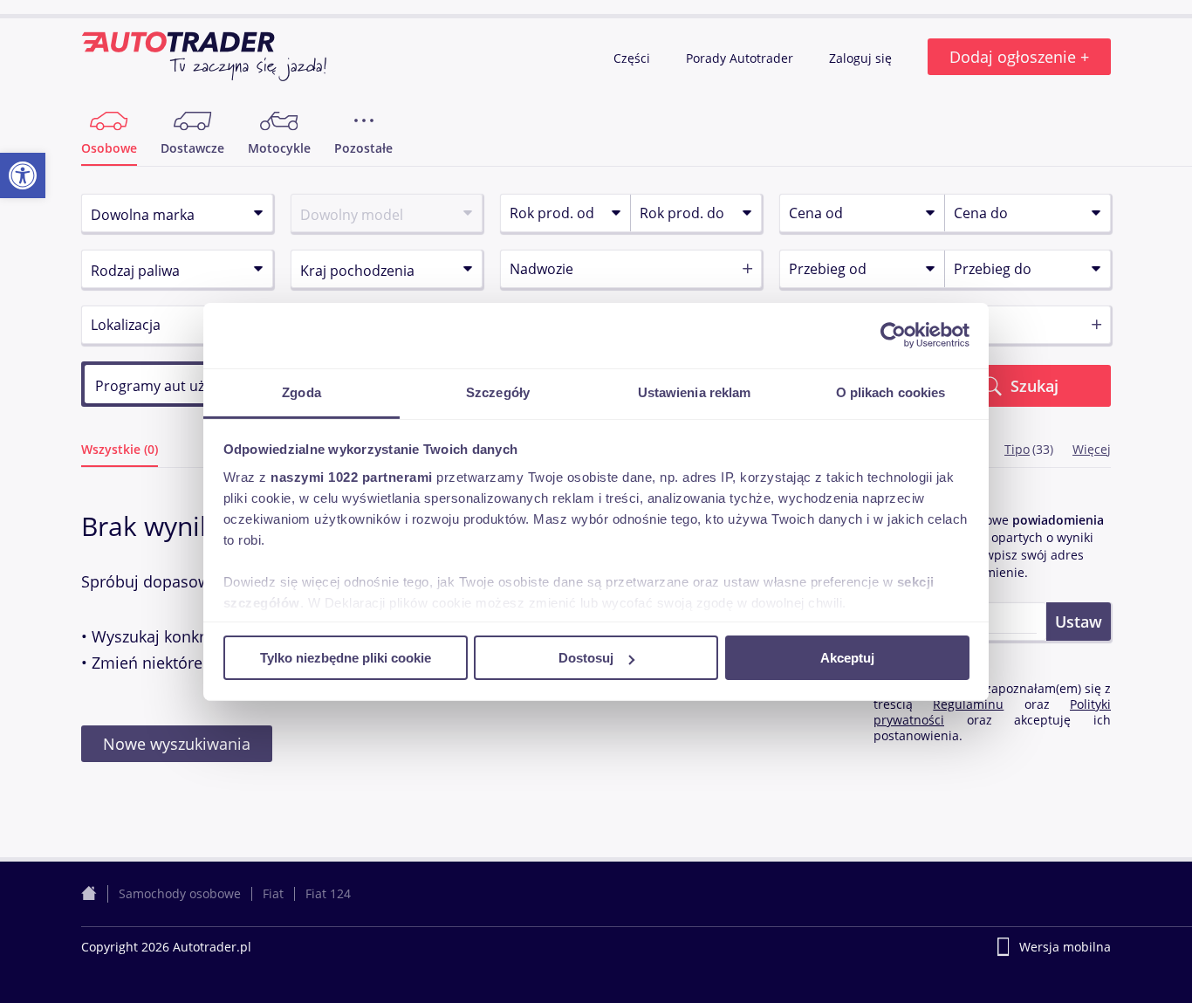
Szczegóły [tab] (498, 391)
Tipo (1017, 449)
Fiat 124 (328, 893)
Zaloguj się (862, 58)
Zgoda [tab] (301, 391)
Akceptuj (847, 657)
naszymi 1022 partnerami (352, 476)
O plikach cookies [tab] (891, 391)
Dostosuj (585, 657)
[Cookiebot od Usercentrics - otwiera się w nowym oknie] (893, 335)
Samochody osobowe (180, 893)
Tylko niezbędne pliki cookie (345, 657)
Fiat (273, 893)
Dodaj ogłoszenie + (1019, 56)
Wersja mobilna (1065, 947)
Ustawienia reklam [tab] (694, 391)
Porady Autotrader (741, 58)
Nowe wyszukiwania (176, 743)
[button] (22, 175)
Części (633, 58)
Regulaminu (968, 704)
